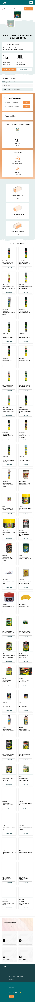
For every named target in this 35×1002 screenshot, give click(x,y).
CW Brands (14, 992)
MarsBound (25, 992)
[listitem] (9, 938)
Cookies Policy (11, 990)
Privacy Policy (11, 987)
